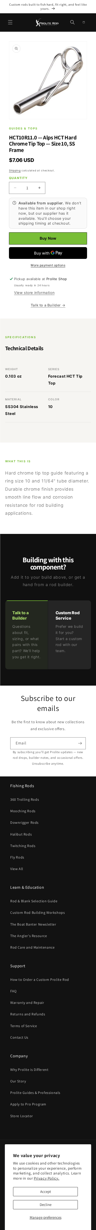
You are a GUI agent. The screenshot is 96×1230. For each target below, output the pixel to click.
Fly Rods (17, 857)
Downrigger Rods (24, 822)
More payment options (48, 265)
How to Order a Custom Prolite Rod (39, 979)
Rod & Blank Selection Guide (33, 901)
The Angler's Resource (28, 936)
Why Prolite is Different (29, 1069)
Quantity (18, 178)
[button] (10, 22)
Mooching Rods (23, 811)
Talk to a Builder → (48, 305)
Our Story (18, 1081)
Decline (45, 1204)
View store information (34, 292)
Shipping (15, 170)
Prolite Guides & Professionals (35, 1092)
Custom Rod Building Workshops (37, 912)
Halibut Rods (21, 834)
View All (16, 868)
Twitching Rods (22, 845)
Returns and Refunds (27, 1014)
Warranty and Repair (27, 1002)
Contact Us (19, 1037)
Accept (45, 1191)
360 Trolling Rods (24, 799)
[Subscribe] (80, 743)
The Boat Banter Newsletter (33, 924)
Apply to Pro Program (28, 1104)
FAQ (13, 991)
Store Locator (21, 1116)
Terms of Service (23, 1026)
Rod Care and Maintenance (32, 947)
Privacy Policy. (46, 1178)
